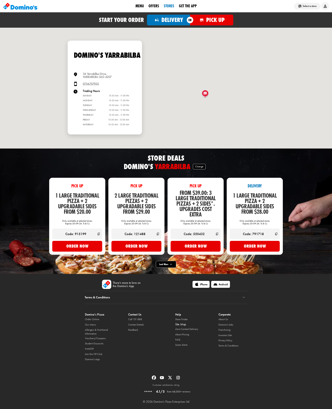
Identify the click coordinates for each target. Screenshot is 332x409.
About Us (223, 319)
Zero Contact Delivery (186, 329)
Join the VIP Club (93, 354)
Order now (77, 246)
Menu (139, 5)
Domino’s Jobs (225, 324)
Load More (163, 264)
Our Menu (90, 324)
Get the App (188, 5)
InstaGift (89, 348)
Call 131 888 (135, 319)
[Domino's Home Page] (20, 6)
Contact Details (136, 324)
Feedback (133, 329)
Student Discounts (94, 343)
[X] (170, 379)
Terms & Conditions (228, 345)
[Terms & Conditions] (243, 297)
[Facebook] (154, 379)
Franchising (224, 329)
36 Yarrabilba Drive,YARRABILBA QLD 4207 (97, 75)
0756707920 (91, 83)
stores (169, 5)
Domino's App (92, 359)
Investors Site (225, 335)
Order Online (92, 319)
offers (154, 5)
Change (199, 166)
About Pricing (182, 334)
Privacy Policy (225, 340)
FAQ (177, 339)
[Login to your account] (325, 6)
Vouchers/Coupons (95, 338)
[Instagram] (178, 379)
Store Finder (181, 319)
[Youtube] (162, 379)
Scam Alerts (181, 344)
